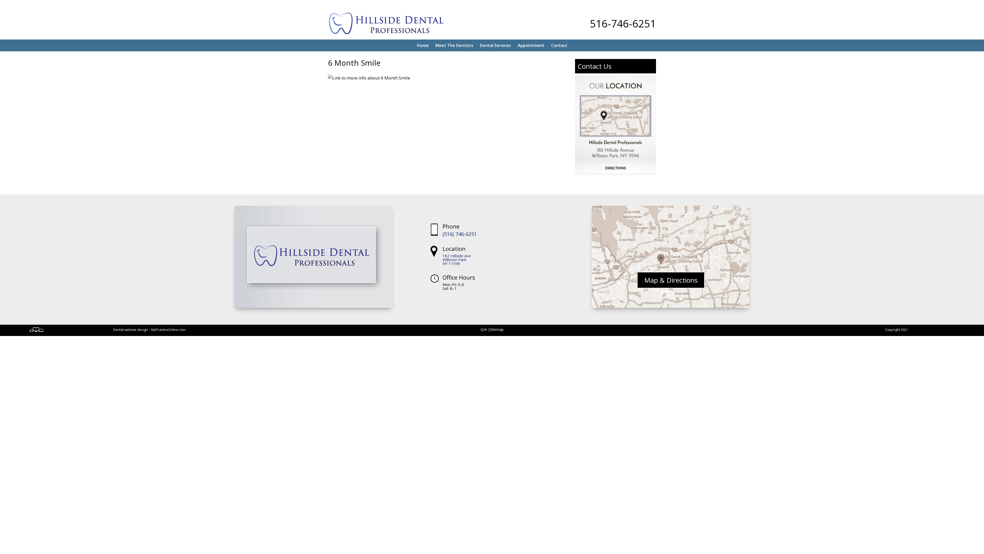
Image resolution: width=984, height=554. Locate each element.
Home (423, 45)
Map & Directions (671, 280)
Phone (451, 226)
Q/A (484, 329)
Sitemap (497, 329)
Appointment (531, 45)
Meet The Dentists (454, 45)
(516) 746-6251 (460, 234)
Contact (559, 45)
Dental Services (495, 45)
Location (454, 248)
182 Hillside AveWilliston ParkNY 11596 (457, 259)
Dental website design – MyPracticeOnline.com (149, 329)
